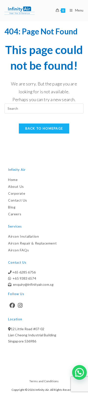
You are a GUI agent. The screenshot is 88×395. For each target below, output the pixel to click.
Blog (11, 207)
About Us (16, 186)
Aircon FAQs (18, 250)
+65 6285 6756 (23, 272)
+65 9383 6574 (23, 278)
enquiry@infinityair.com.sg (32, 284)
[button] (79, 372)
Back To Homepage (44, 128)
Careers (14, 214)
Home (13, 179)
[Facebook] (12, 305)
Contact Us (17, 200)
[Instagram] (20, 305)
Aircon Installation (23, 236)
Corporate (16, 193)
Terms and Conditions (44, 381)
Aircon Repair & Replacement (32, 243)
